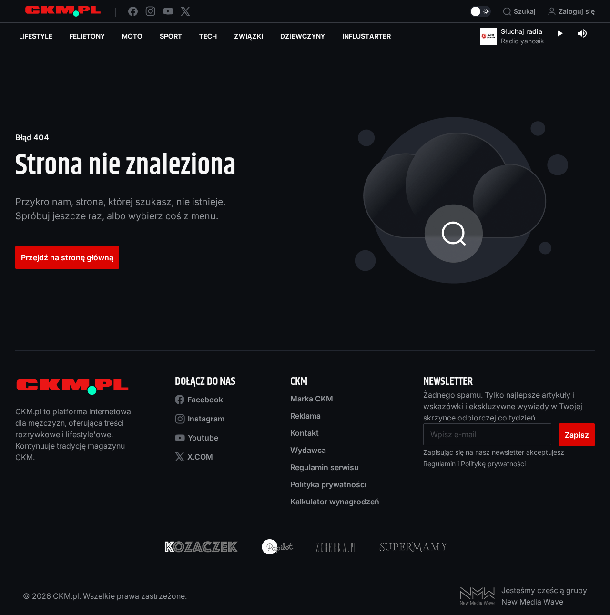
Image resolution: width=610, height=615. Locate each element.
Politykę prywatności (493, 464)
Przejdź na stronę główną (67, 257)
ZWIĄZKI (248, 36)
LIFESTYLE (35, 36)
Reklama (305, 415)
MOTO (132, 36)
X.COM (200, 456)
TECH (208, 36)
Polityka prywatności (328, 484)
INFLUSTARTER (366, 36)
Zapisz (577, 435)
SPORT (171, 36)
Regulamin (439, 464)
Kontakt (304, 433)
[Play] (559, 34)
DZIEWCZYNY (302, 36)
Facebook (205, 399)
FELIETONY (87, 36)
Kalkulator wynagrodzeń (334, 501)
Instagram (206, 418)
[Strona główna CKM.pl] (63, 11)
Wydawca (308, 450)
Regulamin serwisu (324, 467)
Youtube (203, 437)
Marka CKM (311, 398)
